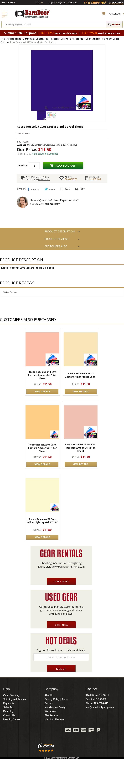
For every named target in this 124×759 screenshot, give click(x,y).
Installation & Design (55, 707)
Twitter (39, 731)
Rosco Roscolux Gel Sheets (58, 38)
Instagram (55, 731)
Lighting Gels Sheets (33, 38)
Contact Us (9, 715)
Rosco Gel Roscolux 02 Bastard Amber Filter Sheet (81, 375)
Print (82, 189)
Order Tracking (11, 695)
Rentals (49, 703)
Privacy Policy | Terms (56, 699)
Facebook (30, 731)
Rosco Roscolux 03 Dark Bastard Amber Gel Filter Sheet (42, 448)
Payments (8, 703)
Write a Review (23, 133)
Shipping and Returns (14, 699)
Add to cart (66, 165)
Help (38, 2)
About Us (49, 695)
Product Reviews (56, 239)
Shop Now (61, 624)
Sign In (52, 2)
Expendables (14, 38)
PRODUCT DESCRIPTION (60, 231)
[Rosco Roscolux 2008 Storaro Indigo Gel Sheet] (62, 110)
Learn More (61, 581)
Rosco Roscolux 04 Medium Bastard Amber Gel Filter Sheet (80, 447)
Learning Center (11, 719)
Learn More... (44, 179)
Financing (8, 711)
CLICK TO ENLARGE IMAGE (64, 107)
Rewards (72, 2)
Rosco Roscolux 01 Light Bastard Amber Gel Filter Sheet (42, 375)
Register (62, 2)
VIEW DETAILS (42, 391)
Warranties (50, 711)
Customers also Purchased (56, 247)
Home (4, 38)
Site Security (51, 715)
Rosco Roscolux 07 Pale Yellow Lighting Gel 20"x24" (42, 521)
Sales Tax (8, 707)
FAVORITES (71, 178)
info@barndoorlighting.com (100, 707)
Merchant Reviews (54, 719)
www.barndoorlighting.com (68, 566)
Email (67, 189)
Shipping (95, 178)
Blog (47, 731)
